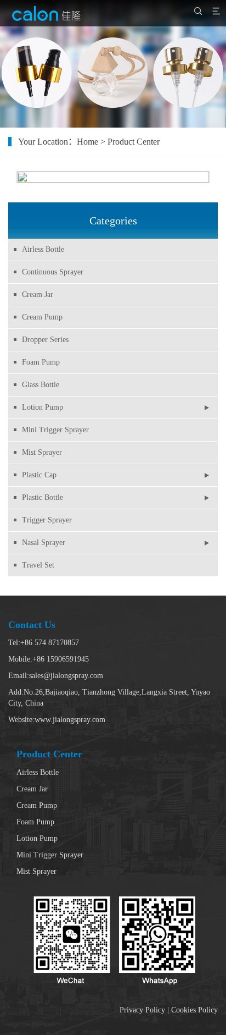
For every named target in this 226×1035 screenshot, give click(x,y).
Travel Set (38, 565)
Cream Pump (42, 317)
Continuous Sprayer (52, 272)
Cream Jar (37, 294)
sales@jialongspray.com (66, 675)
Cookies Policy (194, 1010)
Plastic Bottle (42, 497)
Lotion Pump (42, 407)
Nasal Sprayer (43, 542)
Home (87, 141)
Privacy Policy (142, 1010)
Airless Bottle (43, 249)
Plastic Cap (39, 475)
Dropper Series (45, 339)
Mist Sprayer (42, 452)
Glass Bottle (40, 385)
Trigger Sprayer (47, 520)
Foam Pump (41, 362)
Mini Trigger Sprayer (55, 430)
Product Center (134, 141)
